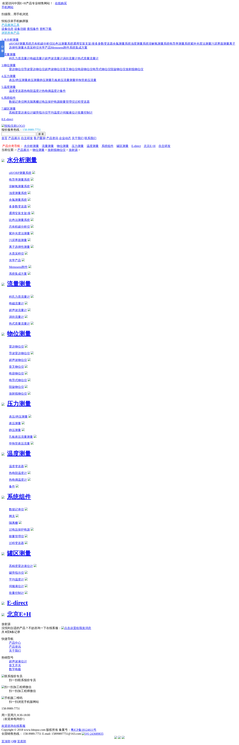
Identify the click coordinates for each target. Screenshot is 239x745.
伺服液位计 (70, 112)
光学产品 (45, 47)
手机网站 (7, 7)
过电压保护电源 (49, 101)
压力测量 (78, 146)
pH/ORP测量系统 (20, 43)
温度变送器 (16, 90)
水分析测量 (31, 146)
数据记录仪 (16, 101)
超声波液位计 (18, 661)
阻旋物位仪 (118, 69)
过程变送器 (82, 101)
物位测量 (63, 146)
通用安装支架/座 (84, 43)
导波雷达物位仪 (34, 69)
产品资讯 (52, 138)
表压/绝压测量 (18, 80)
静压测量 (46, 80)
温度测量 (93, 146)
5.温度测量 (8, 87)
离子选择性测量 (19, 246)
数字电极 (15, 669)
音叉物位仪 (70, 69)
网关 (27, 101)
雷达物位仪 (16, 69)
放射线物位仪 (134, 69)
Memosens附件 (60, 47)
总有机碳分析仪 (41, 43)
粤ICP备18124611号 (83, 729)
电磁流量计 (37, 58)
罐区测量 (122, 146)
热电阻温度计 (33, 90)
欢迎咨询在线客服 (13, 725)
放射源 (73, 149)
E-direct (136, 146)
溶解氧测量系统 (159, 43)
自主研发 (27, 138)
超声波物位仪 (54, 69)
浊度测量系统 (140, 43)
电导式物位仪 (102, 69)
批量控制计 (85, 112)
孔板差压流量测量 (63, 80)
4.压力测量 (8, 76)
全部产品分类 (11, 142)
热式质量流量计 (88, 58)
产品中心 (15, 642)
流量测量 (48, 146)
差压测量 (34, 80)
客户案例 (40, 138)
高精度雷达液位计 (21, 112)
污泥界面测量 (220, 43)
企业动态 (65, 138)
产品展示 (14, 138)
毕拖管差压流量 (85, 80)
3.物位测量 (8, 65)
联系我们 (90, 138)
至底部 (21, 741)
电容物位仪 (85, 69)
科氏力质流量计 (19, 58)
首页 (4, 138)
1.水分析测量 (10, 39)
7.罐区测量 (8, 108)
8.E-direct (7, 119)
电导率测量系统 (180, 43)
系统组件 (108, 146)
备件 (63, 90)
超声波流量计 (54, 58)
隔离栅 (34, 101)
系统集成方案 (78, 47)
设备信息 (7, 28)
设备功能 (20, 28)
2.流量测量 (8, 54)
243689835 (96, 733)
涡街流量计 (70, 58)
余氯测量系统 (122, 43)
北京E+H (150, 146)
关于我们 (78, 138)
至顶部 (5, 741)
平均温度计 (55, 112)
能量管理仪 (67, 101)
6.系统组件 (8, 97)
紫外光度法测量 (200, 43)
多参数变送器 (104, 43)
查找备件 (33, 28)
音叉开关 (15, 665)
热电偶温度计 (51, 90)
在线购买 (61, 3)
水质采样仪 (31, 47)
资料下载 (46, 28)
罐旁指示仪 (40, 112)
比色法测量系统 (62, 43)
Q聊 (13, 741)
